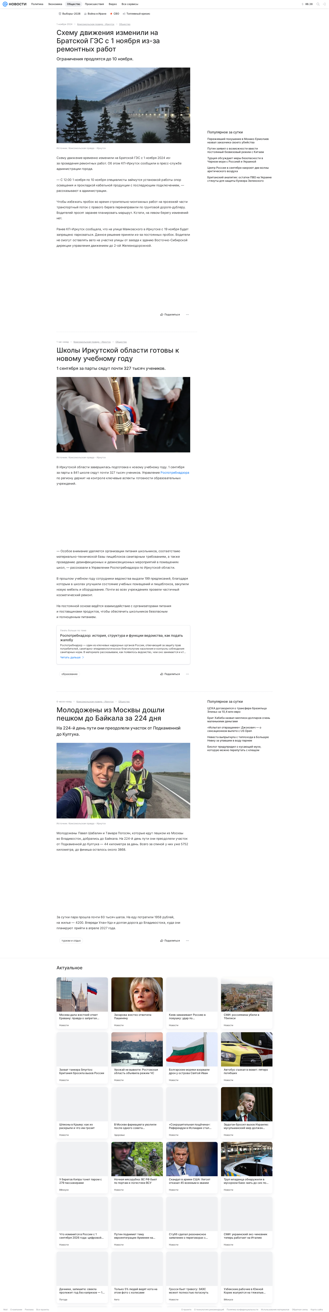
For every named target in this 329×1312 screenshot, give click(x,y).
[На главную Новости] (17, 4)
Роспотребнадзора (175, 472)
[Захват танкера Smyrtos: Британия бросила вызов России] (82, 1058)
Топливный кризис (138, 13)
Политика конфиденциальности (242, 1309)
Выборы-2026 (71, 13)
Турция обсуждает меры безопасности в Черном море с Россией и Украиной (235, 159)
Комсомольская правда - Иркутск (95, 24)
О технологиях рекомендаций (209, 1309)
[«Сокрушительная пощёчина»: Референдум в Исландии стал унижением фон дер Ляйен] (192, 1113)
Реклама (29, 1309)
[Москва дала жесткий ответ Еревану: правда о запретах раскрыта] (82, 1003)
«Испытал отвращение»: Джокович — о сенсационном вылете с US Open (234, 729)
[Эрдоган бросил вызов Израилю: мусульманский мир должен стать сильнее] (246, 1113)
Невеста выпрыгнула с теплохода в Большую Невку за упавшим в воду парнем (238, 738)
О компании (16, 1309)
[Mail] (5, 4)
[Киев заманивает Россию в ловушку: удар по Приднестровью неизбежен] (192, 1003)
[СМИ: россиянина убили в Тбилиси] (246, 1003)
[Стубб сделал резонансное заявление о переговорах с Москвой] (192, 1222)
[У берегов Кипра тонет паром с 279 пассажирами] (82, 1167)
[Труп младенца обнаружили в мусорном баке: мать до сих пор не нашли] (246, 1167)
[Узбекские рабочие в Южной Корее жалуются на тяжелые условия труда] (246, 1277)
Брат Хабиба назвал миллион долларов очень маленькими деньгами (238, 719)
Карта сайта (317, 1309)
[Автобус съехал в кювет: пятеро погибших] (246, 1058)
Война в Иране (97, 13)
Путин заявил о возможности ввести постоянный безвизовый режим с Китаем (235, 150)
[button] (123, 106)
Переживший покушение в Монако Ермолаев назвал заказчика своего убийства (238, 140)
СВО (116, 13)
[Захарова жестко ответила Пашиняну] (137, 1003)
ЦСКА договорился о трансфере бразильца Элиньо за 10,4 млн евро (237, 709)
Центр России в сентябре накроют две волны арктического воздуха (238, 169)
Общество (124, 24)
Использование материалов (275, 1309)
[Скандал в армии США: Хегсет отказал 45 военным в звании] (192, 1167)
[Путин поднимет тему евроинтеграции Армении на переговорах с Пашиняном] (137, 1222)
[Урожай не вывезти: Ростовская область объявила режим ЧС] (137, 1058)
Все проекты (42, 1309)
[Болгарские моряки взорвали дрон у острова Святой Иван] (192, 1058)
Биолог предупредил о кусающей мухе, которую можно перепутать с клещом (234, 748)
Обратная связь (300, 1309)
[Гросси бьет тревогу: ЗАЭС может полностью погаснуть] (192, 1277)
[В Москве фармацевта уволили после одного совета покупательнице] (137, 1113)
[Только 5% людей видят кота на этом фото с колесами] (137, 1277)
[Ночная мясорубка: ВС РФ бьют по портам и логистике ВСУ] (137, 1167)
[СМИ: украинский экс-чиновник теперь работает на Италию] (246, 1222)
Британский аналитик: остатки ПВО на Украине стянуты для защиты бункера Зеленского (239, 179)
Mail (5, 1309)
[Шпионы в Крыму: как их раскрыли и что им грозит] (82, 1113)
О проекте (186, 1309)
